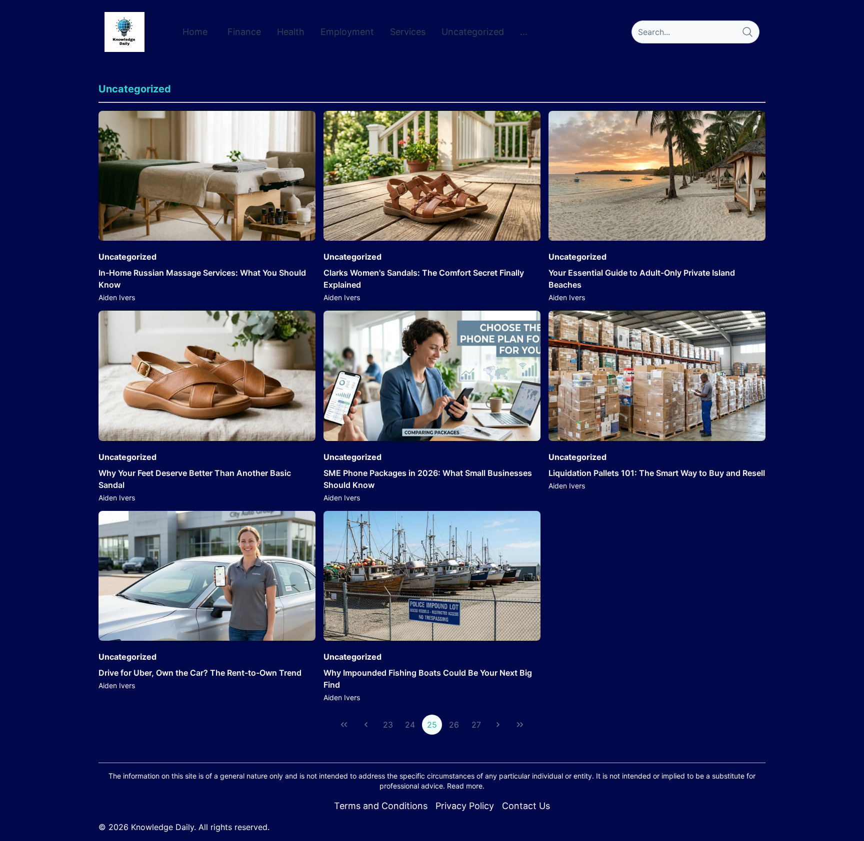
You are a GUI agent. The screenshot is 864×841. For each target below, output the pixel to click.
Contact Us (526, 806)
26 (454, 725)
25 (432, 725)
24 (410, 725)
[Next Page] (498, 725)
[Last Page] (520, 725)
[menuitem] (195, 32)
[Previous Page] (366, 725)
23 (388, 725)
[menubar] (355, 32)
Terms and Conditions (381, 806)
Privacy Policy (465, 806)
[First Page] (344, 725)
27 (476, 725)
